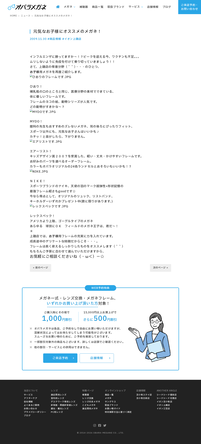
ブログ (27, 415)
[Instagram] (94, 425)
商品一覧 (109, 394)
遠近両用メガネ (90, 408)
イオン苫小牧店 (164, 401)
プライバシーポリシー (35, 412)
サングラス (110, 401)
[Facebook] (99, 425)
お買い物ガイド (112, 408)
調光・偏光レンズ (60, 408)
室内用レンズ (57, 398)
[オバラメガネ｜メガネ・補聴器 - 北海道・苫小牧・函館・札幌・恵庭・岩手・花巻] (27, 7)
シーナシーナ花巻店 (167, 398)
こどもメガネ (89, 405)
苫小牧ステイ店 (144, 394)
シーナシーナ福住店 (167, 394)
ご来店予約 (60, 358)
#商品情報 (54, 39)
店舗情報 (96, 358)
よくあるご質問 (31, 405)
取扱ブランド (111, 405)
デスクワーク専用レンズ (63, 401)
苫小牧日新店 (143, 398)
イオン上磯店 (163, 405)
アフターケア (30, 398)
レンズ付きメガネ (91, 401)
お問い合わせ (30, 408)
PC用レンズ (57, 412)
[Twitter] (104, 425)
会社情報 (28, 401)
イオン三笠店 (163, 408)
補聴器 (85, 394)
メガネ (108, 398)
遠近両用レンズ (58, 394)
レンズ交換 (87, 398)
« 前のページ (40, 268)
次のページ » (160, 268)
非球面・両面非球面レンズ (64, 405)
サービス (28, 394)
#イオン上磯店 (71, 39)
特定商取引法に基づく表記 (118, 412)
